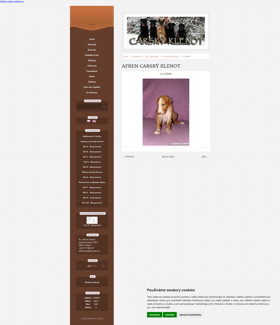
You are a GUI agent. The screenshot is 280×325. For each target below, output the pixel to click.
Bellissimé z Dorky (92, 136)
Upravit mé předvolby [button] (190, 314)
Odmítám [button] (169, 314)
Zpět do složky (168, 156)
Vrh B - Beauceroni (92, 152)
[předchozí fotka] (126, 112)
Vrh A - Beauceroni (92, 146)
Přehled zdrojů (92, 282)
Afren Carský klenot (171, 56)
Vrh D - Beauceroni (92, 167)
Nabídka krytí (92, 55)
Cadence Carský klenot (92, 141)
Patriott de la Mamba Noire (92, 182)
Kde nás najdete (92, 87)
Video (92, 76)
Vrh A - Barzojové (152, 56)
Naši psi (92, 50)
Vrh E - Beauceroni (92, 177)
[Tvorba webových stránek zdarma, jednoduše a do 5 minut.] (98, 319)
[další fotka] (205, 112)
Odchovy (92, 66)
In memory (91, 92)
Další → (205, 156)
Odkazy (92, 82)
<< (80, 266)
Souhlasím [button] (154, 314)
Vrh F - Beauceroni (92, 187)
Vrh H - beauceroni (92, 198)
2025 (94, 266)
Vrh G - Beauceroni (92, 192)
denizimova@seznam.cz (89, 251)
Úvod (126, 56)
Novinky (92, 44)
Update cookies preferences (12, 1)
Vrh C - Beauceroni (92, 157)
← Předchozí (128, 156)
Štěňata (92, 60)
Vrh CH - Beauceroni (92, 203)
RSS (101, 319)
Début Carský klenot (92, 172)
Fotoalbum (136, 56)
